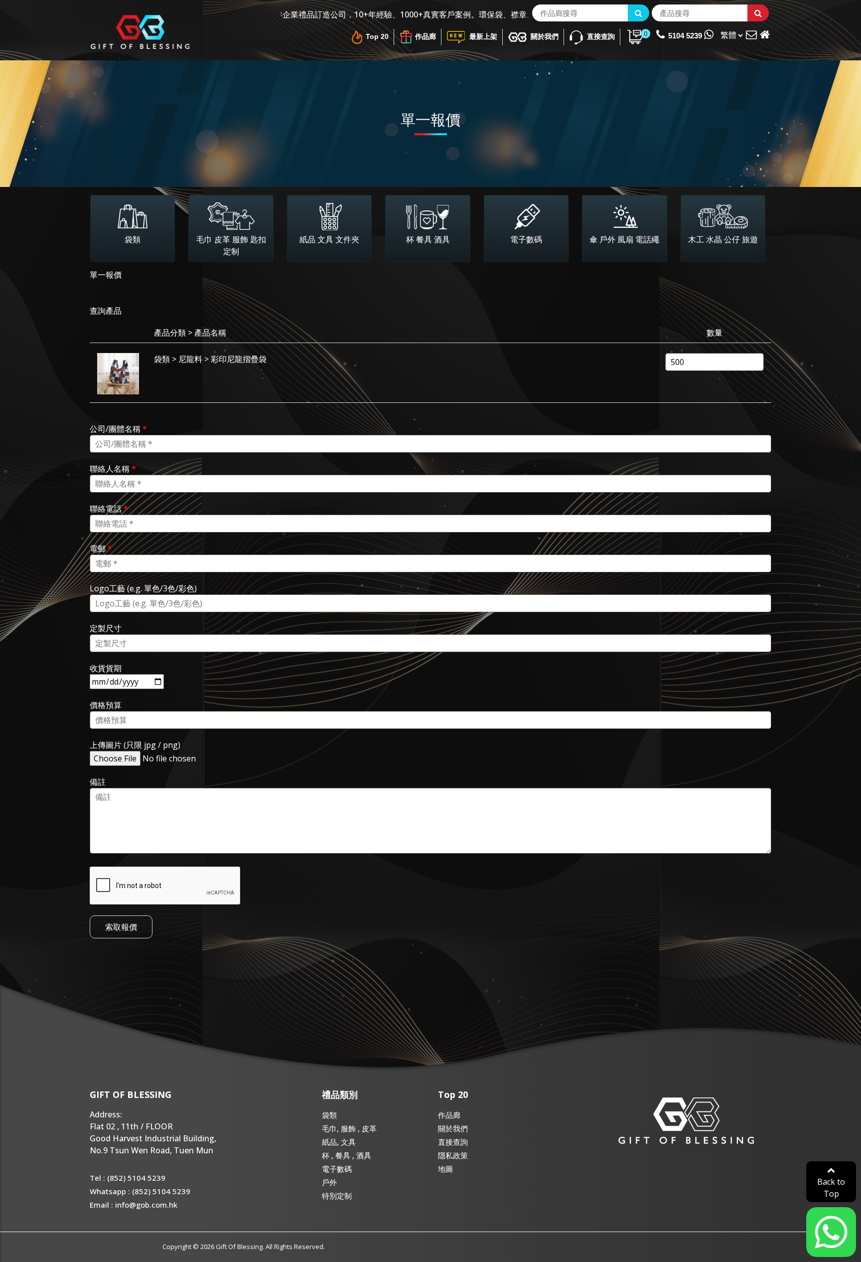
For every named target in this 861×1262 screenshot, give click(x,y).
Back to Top (831, 1187)
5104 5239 (686, 35)
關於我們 (544, 36)
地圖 (445, 1169)
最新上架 (482, 36)
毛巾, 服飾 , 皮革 (349, 1128)
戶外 (329, 1182)
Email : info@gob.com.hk (133, 1205)
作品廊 (425, 36)
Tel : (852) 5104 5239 (127, 1178)
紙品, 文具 (339, 1142)
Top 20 (377, 36)
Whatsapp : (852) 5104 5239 (140, 1191)
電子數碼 (337, 1169)
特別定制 (337, 1196)
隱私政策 (453, 1155)
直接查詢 (600, 36)
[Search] (638, 12)
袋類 (329, 1115)
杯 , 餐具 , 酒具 (346, 1155)
